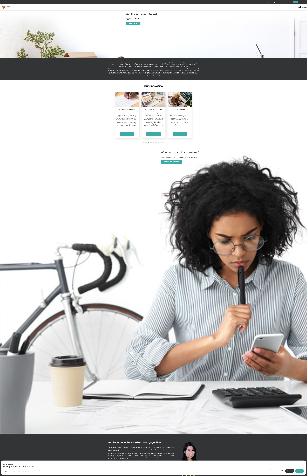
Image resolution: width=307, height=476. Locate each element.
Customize (290, 470)
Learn (200, 7)
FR (300, 2)
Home (31, 7)
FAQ (238, 7)
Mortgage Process (113, 7)
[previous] (109, 116)
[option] (127, 115)
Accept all (299, 470)
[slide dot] (143, 142)
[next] (197, 116)
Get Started (127, 134)
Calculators (159, 7)
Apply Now (133, 23)
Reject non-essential (277, 470)
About (71, 7)
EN (296, 2)
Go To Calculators (171, 162)
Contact (277, 7)
